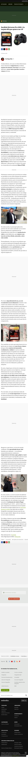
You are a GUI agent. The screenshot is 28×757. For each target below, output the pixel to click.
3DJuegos (16, 707)
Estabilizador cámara (14, 656)
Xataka (2, 707)
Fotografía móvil (17, 674)
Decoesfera (3, 734)
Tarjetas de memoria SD (18, 539)
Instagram (14, 661)
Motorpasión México (18, 748)
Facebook (2, 49)
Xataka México (4, 742)
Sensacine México (18, 744)
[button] (9, 59)
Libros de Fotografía (5, 679)
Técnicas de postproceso (6, 677)
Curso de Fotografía (18, 679)
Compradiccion (4, 736)
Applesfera (3, 711)
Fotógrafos (3, 674)
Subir (23, 700)
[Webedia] (25, 1)
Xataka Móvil (4, 709)
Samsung (4, 21)
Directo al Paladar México (6, 748)
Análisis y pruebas (5, 672)
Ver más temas (5, 690)
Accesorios (8, 539)
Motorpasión (17, 724)
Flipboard (7, 49)
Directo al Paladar (5, 724)
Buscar (26, 695)
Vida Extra (16, 709)
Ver (14, 598)
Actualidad (16, 677)
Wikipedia (18, 536)
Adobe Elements (5, 686)
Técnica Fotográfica (5, 682)
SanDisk (13, 535)
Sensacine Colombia (18, 746)
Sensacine (16, 715)
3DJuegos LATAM (17, 742)
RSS (17, 661)
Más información (15, 755)
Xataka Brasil (4, 744)
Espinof (15, 717)
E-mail (9, 49)
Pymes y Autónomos (18, 734)
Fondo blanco (24, 656)
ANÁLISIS (10, 4)
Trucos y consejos (18, 672)
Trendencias (3, 732)
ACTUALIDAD (4, 4)
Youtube (12, 661)
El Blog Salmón (17, 732)
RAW (15, 686)
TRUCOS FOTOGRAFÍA (18, 4)
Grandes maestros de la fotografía (19, 683)
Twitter (4, 49)
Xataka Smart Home (5, 712)
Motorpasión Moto (18, 725)
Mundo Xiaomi (4, 714)
